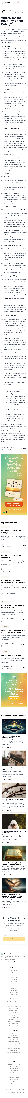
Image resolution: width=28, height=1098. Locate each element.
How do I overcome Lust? (14, 1052)
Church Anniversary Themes (14, 1006)
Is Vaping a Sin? (14, 1015)
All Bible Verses (14, 1068)
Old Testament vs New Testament (14, 1025)
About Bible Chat (14, 1079)
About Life (14, 986)
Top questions (14, 1030)
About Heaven (14, 992)
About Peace (14, 990)
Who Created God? (14, 1039)
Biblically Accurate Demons (14, 1001)
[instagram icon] (5, 961)
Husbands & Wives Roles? (14, 1048)
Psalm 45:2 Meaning (14, 1010)
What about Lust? (14, 1035)
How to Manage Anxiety (14, 1037)
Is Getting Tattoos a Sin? (14, 1033)
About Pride (14, 983)
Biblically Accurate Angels (14, 1004)
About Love (14, 970)
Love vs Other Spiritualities (14, 1044)
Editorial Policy (14, 1083)
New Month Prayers (14, 1008)
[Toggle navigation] (25, 2)
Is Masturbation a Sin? (14, 1057)
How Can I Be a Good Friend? (11, 655)
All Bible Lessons (14, 1066)
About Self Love (14, 994)
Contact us (14, 1081)
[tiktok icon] (8, 961)
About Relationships (14, 973)
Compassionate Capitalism (14, 1075)
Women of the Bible (14, 1023)
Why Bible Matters (14, 1077)
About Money (14, 979)
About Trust (14, 981)
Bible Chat (6, 11)
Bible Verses (14, 968)
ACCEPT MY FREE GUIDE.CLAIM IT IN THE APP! (14, 504)
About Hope (14, 988)
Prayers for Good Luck (14, 1021)
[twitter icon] (11, 961)
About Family (14, 977)
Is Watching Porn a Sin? (14, 1046)
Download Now (14, 698)
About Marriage (14, 975)
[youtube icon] (13, 961)
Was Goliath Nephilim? (14, 1019)
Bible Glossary (14, 1072)
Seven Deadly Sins (14, 1012)
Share (24, 448)
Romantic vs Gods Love (14, 1041)
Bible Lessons (14, 999)
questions (12, 11)
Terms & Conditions (19, 1089)
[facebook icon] (2, 961)
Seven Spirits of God (14, 1017)
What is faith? (14, 1054)
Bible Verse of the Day (14, 1064)
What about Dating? (14, 1050)
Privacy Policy (7, 1089)
